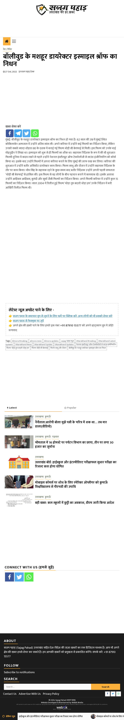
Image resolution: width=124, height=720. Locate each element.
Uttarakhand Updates (64, 344)
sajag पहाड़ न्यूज (67, 341)
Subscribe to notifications (19, 672)
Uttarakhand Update (43, 344)
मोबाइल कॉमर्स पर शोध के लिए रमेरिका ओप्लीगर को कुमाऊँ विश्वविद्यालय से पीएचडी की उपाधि (71, 485)
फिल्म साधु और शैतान (58, 348)
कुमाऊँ (48, 417)
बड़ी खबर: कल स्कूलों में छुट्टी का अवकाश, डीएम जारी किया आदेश (74, 503)
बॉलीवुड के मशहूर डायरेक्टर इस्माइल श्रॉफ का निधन (87, 348)
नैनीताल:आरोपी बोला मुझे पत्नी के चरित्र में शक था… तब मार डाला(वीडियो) (71, 424)
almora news (36, 341)
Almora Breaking (19, 341)
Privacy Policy (51, 693)
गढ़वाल (55, 437)
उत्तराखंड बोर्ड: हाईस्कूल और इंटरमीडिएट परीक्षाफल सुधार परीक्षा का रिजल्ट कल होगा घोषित (75, 464)
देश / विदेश (7, 49)
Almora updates (51, 341)
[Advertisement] (62, 24)
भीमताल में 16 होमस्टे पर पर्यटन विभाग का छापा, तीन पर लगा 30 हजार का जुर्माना (74, 444)
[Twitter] (26, 133)
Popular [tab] (71, 408)
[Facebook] (10, 133)
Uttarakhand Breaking (86, 341)
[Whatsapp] (35, 133)
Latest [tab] (13, 408)
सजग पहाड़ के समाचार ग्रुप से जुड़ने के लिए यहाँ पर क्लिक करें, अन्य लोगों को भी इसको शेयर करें (62, 316)
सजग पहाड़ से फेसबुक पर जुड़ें (28, 320)
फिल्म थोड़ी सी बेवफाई (40, 348)
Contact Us (9, 693)
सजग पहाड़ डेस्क (27, 72)
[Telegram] (18, 133)
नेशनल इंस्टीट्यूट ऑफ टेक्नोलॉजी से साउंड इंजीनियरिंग (96, 344)
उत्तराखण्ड (39, 417)
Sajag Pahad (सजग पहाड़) (65, 700)
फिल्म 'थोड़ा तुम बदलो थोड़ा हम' (17, 348)
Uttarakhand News (23, 344)
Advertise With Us (30, 693)
